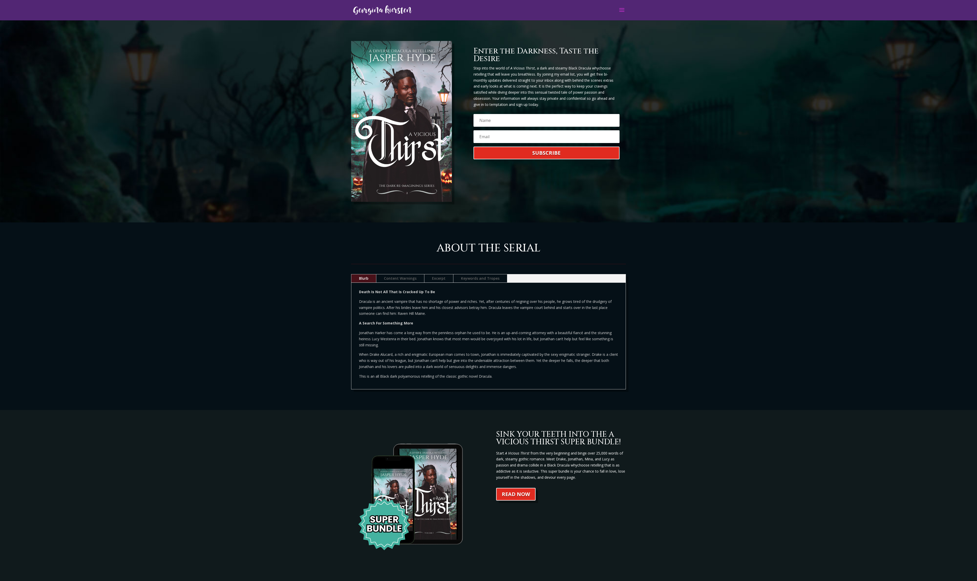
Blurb (363, 278)
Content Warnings (400, 278)
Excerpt (439, 278)
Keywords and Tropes (480, 278)
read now (516, 494)
